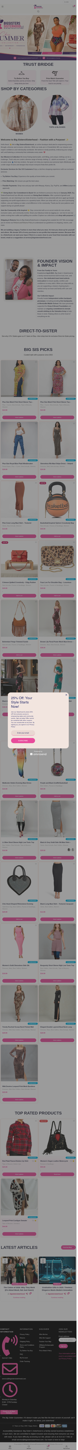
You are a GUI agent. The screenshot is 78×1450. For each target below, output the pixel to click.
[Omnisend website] (38, 753)
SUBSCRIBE (23, 740)
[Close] (66, 694)
